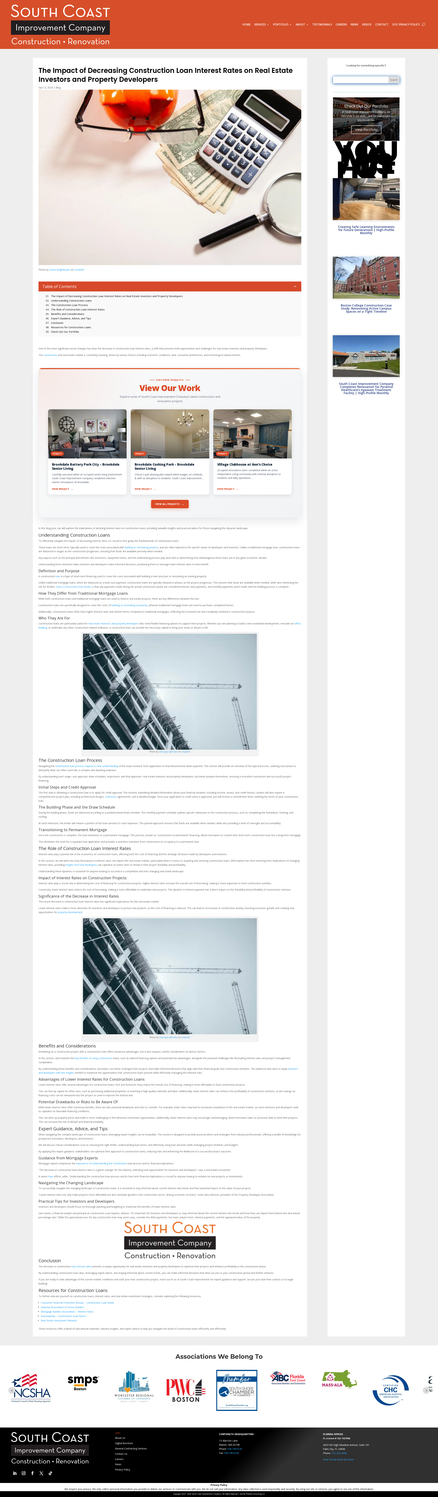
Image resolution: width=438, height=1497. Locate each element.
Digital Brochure (124, 1443)
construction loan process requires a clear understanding (86, 766)
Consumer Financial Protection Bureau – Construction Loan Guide (77, 1302)
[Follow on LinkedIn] (14, 1473)
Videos (366, 24)
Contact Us (121, 1453)
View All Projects (169, 504)
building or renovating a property (129, 605)
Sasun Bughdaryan (59, 269)
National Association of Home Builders (62, 1307)
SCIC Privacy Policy (406, 24)
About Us (120, 1438)
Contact (382, 24)
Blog (58, 87)
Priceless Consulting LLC (255, 1494)
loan (57, 576)
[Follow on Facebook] (32, 1473)
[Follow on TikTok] (50, 1473)
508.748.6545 (234, 1448)
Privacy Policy (122, 1469)
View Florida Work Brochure (338, 1459)
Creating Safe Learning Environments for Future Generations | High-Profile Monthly (366, 230)
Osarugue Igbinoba (168, 751)
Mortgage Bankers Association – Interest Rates (67, 1311)
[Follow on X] (41, 1473)
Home (246, 24)
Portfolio (280, 24)
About (300, 24)
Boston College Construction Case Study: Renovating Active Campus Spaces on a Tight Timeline (366, 308)
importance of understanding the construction (101, 1163)
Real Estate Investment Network (59, 1320)
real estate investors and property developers (113, 623)
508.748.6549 (231, 1453)
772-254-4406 (339, 1453)
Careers (341, 24)
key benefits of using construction (93, 1058)
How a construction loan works (73, 586)
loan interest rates (81, 1266)
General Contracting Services (131, 1448)
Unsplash (79, 269)
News (354, 24)
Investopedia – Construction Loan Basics (63, 1316)
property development (70, 912)
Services (260, 24)
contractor (111, 796)
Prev (11, 1390)
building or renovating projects (141, 547)
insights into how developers (81, 864)
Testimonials (322, 24)
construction (50, 355)
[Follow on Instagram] (23, 1473)
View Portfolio (366, 129)
